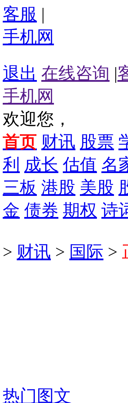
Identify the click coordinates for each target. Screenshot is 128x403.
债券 (41, 210)
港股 (58, 187)
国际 (86, 251)
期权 (80, 210)
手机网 (28, 36)
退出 (20, 73)
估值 (80, 164)
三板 (20, 187)
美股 (97, 187)
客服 (20, 14)
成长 (41, 164)
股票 (97, 141)
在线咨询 (75, 73)
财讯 (58, 141)
